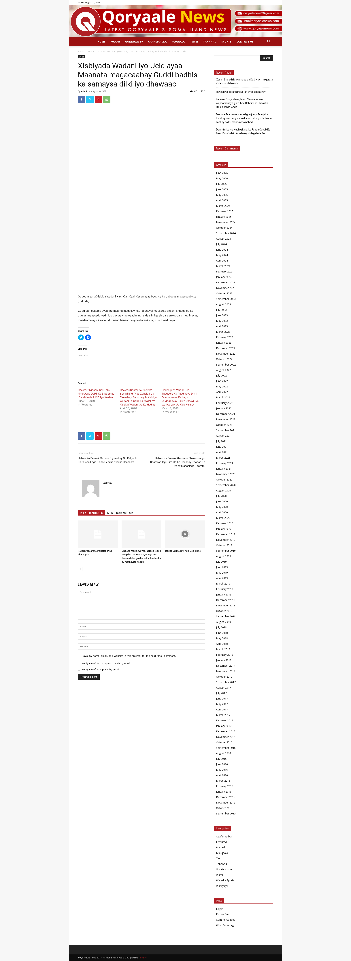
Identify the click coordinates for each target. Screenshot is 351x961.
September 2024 (226, 233)
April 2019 (222, 578)
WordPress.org (225, 925)
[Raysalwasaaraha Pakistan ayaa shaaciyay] (98, 534)
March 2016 (223, 780)
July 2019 (221, 561)
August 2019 (223, 556)
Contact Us (245, 41)
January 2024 (223, 277)
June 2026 (222, 173)
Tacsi (194, 41)
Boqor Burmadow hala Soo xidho (183, 550)
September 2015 (226, 813)
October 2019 (224, 545)
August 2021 (223, 435)
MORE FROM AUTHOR (120, 513)
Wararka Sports (225, 880)
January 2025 (223, 216)
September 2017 (226, 682)
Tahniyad (209, 41)
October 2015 (224, 808)
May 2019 (222, 572)
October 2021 (224, 424)
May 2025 (222, 195)
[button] (268, 42)
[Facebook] (81, 99)
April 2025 (222, 200)
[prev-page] (80, 569)
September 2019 (226, 550)
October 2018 (224, 611)
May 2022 (222, 386)
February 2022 (224, 403)
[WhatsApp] (106, 99)
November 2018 (225, 605)
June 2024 (222, 249)
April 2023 (222, 326)
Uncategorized (224, 869)
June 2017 (222, 698)
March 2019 (223, 583)
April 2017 (222, 709)
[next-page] (86, 569)
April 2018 (222, 643)
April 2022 (222, 392)
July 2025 (221, 184)
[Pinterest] (98, 99)
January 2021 (223, 468)
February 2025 (224, 211)
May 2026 (222, 178)
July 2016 (221, 758)
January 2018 (223, 660)
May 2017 (222, 704)
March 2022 (223, 397)
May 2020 (222, 507)
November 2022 (225, 353)
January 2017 (223, 726)
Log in (219, 908)
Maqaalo (178, 41)
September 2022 (226, 364)
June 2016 (222, 764)
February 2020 (224, 523)
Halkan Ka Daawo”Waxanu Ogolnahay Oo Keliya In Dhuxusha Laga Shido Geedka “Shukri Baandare (107, 460)
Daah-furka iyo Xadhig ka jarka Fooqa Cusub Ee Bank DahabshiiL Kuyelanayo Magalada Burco (243, 131)
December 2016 (225, 731)
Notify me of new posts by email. (100, 669)
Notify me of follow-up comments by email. (106, 663)
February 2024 (224, 271)
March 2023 (223, 331)
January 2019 (223, 594)
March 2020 (223, 518)
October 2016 (224, 742)
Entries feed (223, 914)
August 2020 (223, 490)
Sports (226, 41)
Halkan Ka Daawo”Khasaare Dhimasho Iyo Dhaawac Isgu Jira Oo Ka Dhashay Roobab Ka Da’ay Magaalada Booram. (177, 462)
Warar (115, 41)
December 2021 (225, 414)
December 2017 (225, 665)
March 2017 (223, 715)
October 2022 (224, 359)
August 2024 (223, 238)
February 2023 (224, 337)
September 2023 (226, 299)
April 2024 (222, 260)
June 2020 (222, 501)
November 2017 (225, 671)
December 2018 (225, 600)
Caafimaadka (157, 41)
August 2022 (223, 370)
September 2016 (226, 747)
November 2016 (225, 737)
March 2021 (223, 457)
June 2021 (222, 446)
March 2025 (223, 205)
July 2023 (221, 310)
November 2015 (225, 802)
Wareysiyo (222, 885)
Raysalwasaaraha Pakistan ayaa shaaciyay (241, 91)
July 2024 (221, 244)
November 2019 (225, 539)
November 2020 (225, 474)
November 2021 (225, 419)
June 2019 (222, 567)
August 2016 (223, 753)
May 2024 (222, 255)
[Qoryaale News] (175, 21)
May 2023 (222, 320)
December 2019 (225, 534)
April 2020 (222, 512)
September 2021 (226, 430)
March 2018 (223, 649)
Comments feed (225, 919)
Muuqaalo (222, 853)
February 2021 (224, 463)
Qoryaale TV (134, 41)
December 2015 (225, 797)
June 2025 (222, 189)
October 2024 (224, 227)
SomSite (142, 957)
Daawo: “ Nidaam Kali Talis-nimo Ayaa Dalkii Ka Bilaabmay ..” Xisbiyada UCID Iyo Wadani (96, 393)
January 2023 (223, 342)
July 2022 (221, 375)
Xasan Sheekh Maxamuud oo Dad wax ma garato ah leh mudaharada (244, 81)
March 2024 (223, 266)
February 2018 (224, 654)
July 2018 (221, 627)
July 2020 (221, 496)
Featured (221, 842)
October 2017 (224, 676)
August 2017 (223, 687)
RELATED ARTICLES (91, 513)
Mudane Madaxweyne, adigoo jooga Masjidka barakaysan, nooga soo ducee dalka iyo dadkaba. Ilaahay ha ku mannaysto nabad (244, 118)
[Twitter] (90, 99)
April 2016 (222, 775)
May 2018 (222, 638)
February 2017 (224, 720)
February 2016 (224, 786)
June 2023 (222, 315)
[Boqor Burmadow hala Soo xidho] (185, 534)
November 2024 (225, 222)
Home (101, 41)
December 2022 (225, 348)
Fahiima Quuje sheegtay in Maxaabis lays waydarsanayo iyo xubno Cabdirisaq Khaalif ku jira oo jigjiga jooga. (242, 103)
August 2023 (223, 304)
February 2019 (224, 589)
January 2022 (223, 408)
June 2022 (222, 381)
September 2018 (226, 616)
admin (84, 91)
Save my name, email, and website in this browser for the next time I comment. (129, 655)
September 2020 (226, 485)
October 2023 (224, 293)
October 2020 (224, 479)
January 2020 (223, 529)
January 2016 (223, 791)
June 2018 (222, 633)
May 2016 (222, 769)
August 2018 (223, 622)
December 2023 (225, 282)
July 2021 (221, 441)
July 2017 (221, 693)
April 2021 (222, 452)
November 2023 (225, 288)
